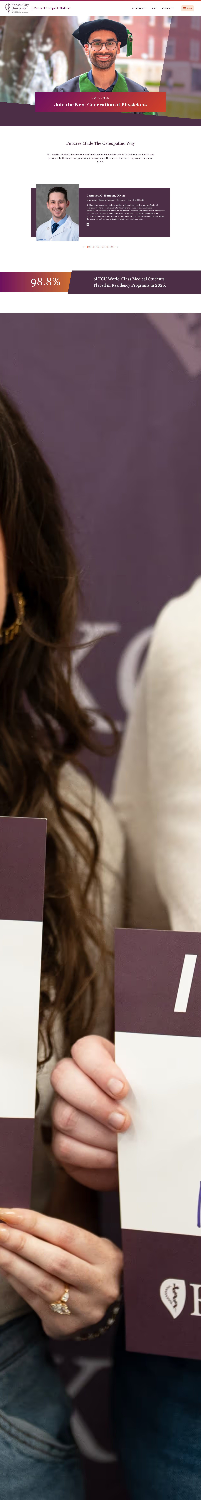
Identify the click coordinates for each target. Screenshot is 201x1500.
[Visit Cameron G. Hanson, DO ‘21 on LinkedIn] (88, 224)
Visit (154, 8)
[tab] (88, 247)
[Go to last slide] (84, 247)
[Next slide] (117, 247)
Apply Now (168, 8)
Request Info (139, 8)
